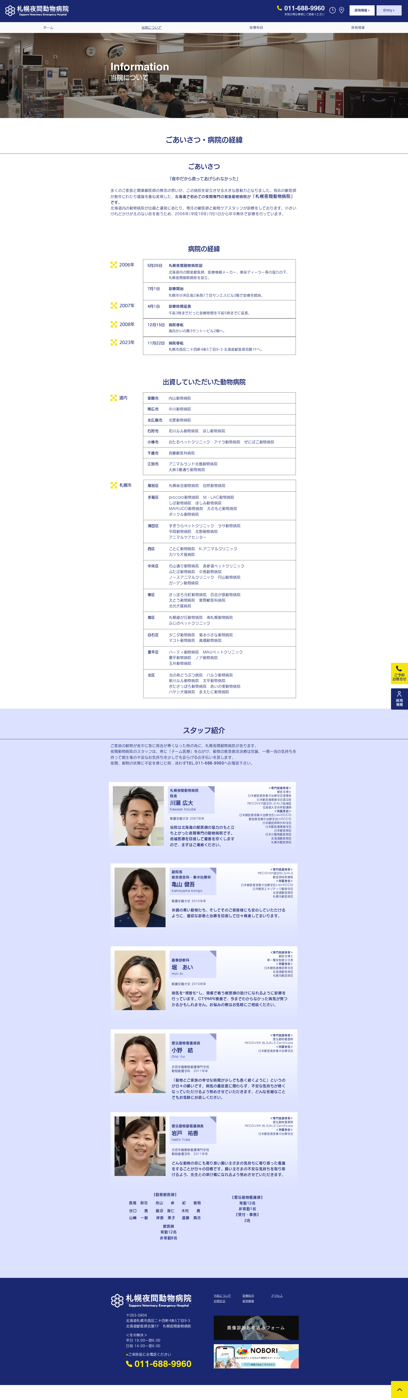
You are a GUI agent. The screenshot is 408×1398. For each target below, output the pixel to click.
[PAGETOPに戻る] (399, 1389)
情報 (401, 704)
